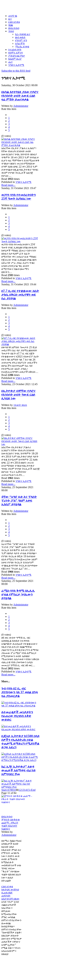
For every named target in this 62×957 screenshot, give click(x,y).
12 (20, 789)
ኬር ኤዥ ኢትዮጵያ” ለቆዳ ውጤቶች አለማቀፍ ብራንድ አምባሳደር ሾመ (18, 770)
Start (3, 789)
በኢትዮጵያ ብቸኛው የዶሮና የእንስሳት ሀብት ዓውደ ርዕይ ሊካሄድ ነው (18, 394)
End (33, 789)
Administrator (20, 105)
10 (14, 789)
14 (25, 789)
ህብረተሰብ (6, 816)
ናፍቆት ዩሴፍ (20, 405)
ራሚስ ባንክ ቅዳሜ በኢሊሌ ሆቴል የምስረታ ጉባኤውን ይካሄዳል (18, 594)
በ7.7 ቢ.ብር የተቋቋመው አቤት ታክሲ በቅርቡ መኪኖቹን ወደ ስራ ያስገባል (20, 294)
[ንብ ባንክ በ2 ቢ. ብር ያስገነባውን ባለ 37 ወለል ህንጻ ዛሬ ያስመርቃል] (20, 705)
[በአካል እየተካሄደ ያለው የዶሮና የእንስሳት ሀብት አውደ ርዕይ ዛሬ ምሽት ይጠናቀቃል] (20, 145)
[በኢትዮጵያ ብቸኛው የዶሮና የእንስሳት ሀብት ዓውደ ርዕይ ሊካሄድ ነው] (20, 444)
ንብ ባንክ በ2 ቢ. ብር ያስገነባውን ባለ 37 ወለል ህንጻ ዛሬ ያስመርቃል (19, 692)
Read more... (8, 185)
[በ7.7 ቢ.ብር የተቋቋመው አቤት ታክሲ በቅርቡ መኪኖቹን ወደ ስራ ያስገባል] (20, 344)
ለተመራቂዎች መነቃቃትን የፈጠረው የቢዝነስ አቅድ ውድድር (17, 715)
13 (22, 789)
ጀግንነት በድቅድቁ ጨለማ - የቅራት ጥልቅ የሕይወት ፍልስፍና (10, 824)
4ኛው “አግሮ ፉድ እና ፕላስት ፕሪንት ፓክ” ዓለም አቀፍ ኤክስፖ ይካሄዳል (19, 500)
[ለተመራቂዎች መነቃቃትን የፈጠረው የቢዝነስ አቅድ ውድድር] (20, 729)
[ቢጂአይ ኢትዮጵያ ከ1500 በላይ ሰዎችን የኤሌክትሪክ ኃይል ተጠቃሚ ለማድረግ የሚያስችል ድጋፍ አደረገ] (20, 760)
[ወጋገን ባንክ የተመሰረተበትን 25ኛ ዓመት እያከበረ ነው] (20, 241)
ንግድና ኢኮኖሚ (23, 182)
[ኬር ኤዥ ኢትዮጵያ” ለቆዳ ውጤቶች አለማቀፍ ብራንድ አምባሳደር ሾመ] (20, 786)
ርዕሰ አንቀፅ (7, 886)
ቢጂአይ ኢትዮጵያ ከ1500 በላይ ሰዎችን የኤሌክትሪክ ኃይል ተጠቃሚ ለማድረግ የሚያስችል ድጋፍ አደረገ (20, 741)
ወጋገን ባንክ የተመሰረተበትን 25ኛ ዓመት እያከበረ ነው (18, 196)
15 (28, 789)
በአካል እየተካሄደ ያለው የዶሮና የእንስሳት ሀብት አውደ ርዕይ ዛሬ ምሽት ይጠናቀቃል (19, 95)
